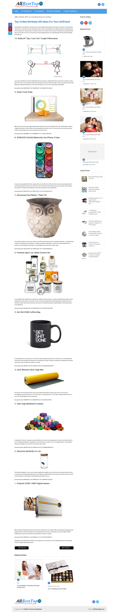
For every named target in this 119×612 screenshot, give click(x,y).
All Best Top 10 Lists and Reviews (33, 609)
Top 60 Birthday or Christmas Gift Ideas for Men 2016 (28, 586)
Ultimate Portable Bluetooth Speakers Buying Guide (94, 189)
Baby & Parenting (71, 11)
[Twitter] (90, 23)
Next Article (66, 547)
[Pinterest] (86, 23)
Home (16, 11)
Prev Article (22, 547)
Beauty (49, 586)
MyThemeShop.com (99, 609)
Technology (27, 11)
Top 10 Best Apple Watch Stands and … (92, 53)
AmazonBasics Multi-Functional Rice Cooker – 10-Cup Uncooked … (96, 233)
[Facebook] (82, 23)
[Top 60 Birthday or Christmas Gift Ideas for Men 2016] (29, 569)
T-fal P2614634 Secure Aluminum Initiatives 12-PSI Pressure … (95, 223)
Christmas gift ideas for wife (90, 162)
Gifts (18, 583)
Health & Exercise (54, 11)
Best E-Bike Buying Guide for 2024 (96, 177)
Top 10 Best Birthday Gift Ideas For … (91, 80)
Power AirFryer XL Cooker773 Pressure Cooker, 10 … (94, 244)
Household (40, 11)
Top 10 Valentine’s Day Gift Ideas (57, 589)
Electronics (54, 586)
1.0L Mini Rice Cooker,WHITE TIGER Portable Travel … (95, 212)
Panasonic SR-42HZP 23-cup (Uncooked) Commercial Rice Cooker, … (91, 255)
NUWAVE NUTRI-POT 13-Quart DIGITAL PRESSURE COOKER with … (96, 200)
